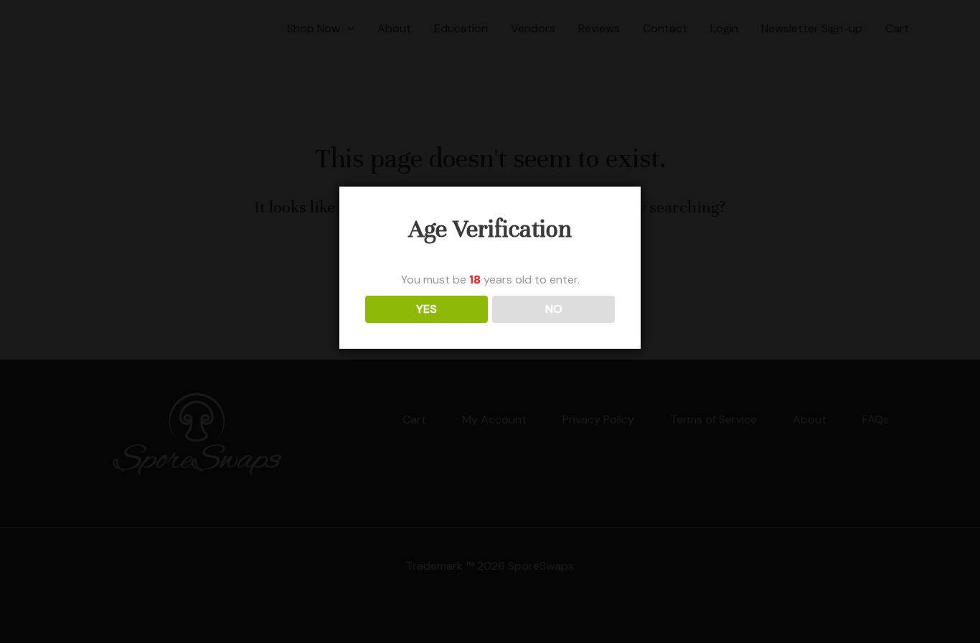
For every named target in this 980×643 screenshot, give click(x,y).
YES (426, 308)
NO (553, 308)
